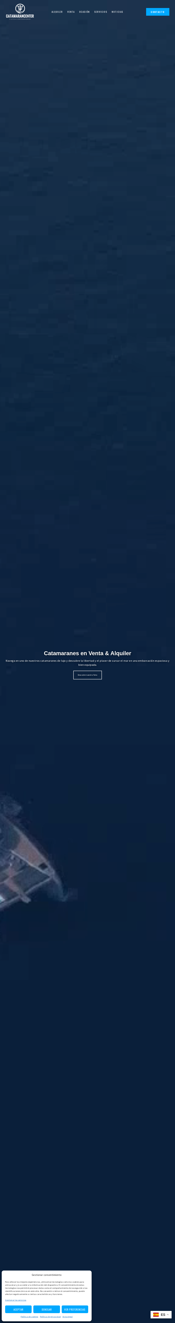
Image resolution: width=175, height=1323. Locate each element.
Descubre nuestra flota (87, 675)
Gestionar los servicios (15, 1300)
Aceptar (18, 1309)
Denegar (47, 1309)
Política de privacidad (50, 1316)
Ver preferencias (74, 1309)
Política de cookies (29, 1316)
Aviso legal (68, 1316)
